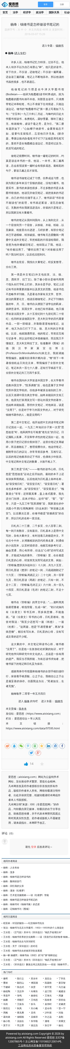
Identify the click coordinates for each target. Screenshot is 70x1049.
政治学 (40, 12)
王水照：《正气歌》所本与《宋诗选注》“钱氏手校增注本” (32, 932)
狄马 (33, 1004)
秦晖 (5, 978)
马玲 (5, 1004)
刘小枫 (34, 1008)
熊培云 (6, 1008)
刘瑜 (61, 1012)
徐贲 (33, 987)
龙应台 (48, 978)
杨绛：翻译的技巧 (12, 881)
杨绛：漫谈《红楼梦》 (14, 890)
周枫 (5, 1012)
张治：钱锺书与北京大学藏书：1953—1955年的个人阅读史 (33, 927)
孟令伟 (48, 1008)
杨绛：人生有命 (11, 867)
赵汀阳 (48, 991)
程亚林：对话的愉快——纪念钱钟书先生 (23, 923)
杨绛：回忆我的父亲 (13, 885)
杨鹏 (5, 999)
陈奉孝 (48, 999)
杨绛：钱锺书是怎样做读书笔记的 (20, 899)
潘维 (47, 1021)
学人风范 (35, 718)
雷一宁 (62, 1008)
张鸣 (19, 995)
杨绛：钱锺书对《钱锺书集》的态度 (21, 904)
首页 (5, 12)
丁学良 (62, 978)
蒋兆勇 (20, 1012)
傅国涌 (34, 982)
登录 (33, 847)
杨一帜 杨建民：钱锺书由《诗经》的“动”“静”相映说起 (30, 955)
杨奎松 (34, 995)
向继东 (34, 991)
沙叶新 (48, 1012)
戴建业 (62, 991)
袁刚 (61, 1016)
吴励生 (20, 1021)
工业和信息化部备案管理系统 (35, 1045)
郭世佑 (62, 999)
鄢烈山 (20, 982)
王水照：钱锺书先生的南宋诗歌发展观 (22, 950)
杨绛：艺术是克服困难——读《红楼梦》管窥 (26, 895)
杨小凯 (6, 1021)
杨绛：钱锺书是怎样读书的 (17, 876)
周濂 (61, 995)
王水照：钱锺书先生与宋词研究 (19, 941)
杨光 (61, 1025)
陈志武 (20, 987)
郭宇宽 (48, 987)
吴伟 (33, 1012)
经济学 (27, 12)
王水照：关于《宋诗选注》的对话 (20, 946)
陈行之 (20, 978)
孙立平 (48, 1025)
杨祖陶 (6, 991)
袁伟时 (48, 1004)
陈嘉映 (48, 982)
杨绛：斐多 (9, 872)
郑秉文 (62, 1021)
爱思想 (11, 5)
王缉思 (34, 999)
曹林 (5, 982)
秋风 (19, 1008)
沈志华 (20, 991)
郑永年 (34, 978)
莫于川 (6, 1025)
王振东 (20, 1004)
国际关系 (54, 12)
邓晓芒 (20, 999)
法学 (15, 12)
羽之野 (20, 1025)
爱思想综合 (20, 718)
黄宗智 (62, 982)
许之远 (48, 1016)
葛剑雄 (6, 1016)
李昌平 (6, 995)
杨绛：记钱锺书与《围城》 (17, 908)
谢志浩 (34, 1025)
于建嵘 (6, 987)
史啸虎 (62, 1004)
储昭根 (20, 1016)
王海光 (48, 995)
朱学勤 (34, 1021)
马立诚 (62, 987)
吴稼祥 (34, 1016)
